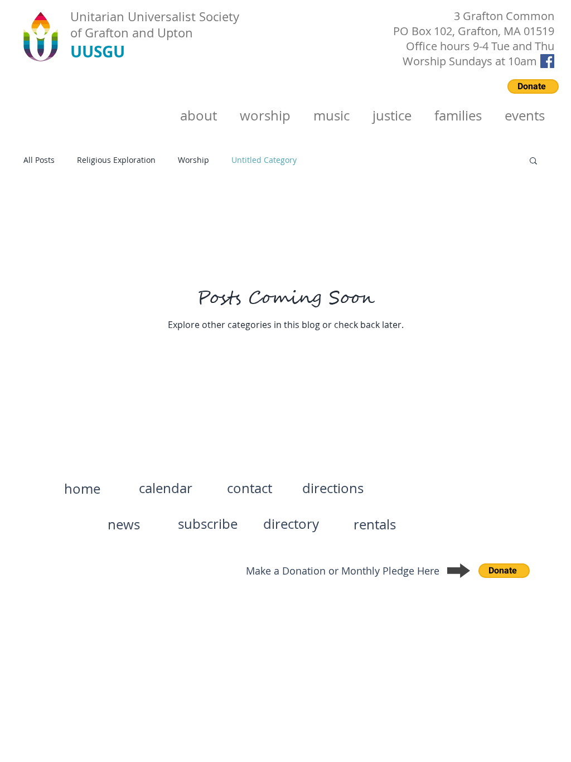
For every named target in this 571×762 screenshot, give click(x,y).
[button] (533, 161)
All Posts (39, 160)
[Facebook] (547, 61)
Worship (193, 160)
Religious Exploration (116, 160)
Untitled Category (264, 160)
